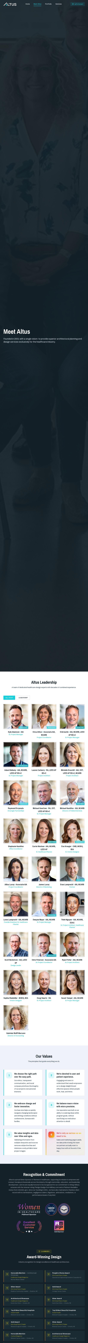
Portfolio (48, 4)
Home (28, 4)
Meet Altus (37, 4)
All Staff (9, 698)
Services (58, 4)
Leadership (23, 698)
